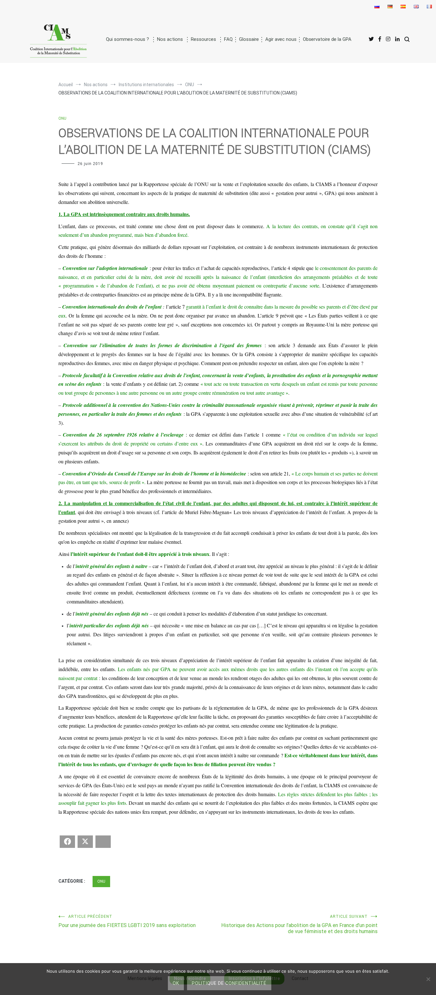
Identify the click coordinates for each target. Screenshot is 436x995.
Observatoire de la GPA (327, 39)
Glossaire (249, 39)
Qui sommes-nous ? (127, 39)
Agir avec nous (281, 39)
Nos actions (170, 39)
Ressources (203, 39)
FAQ (228, 39)
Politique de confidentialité (229, 983)
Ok (176, 983)
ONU (62, 118)
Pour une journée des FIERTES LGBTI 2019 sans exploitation (127, 921)
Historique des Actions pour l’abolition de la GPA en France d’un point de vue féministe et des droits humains (299, 924)
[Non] (428, 979)
